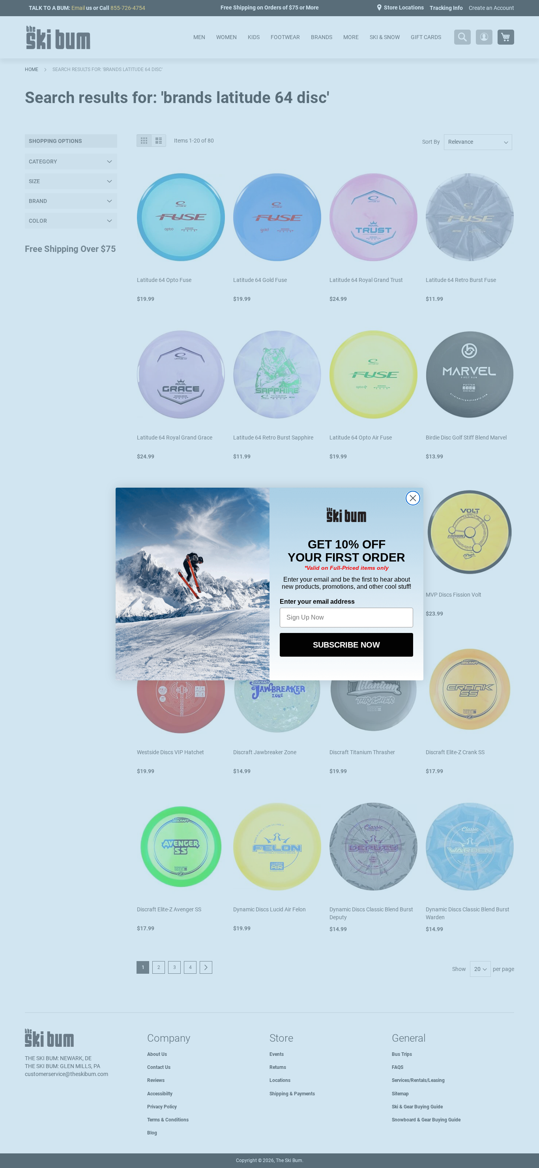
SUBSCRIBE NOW (346, 644)
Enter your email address (317, 601)
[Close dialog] (413, 498)
